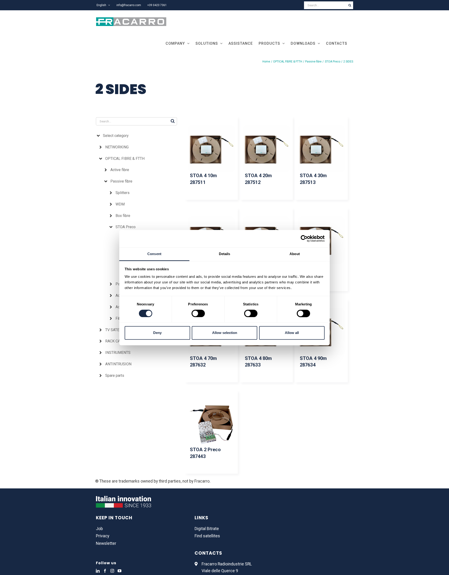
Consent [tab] (154, 254)
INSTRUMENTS (117, 352)
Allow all (292, 333)
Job (99, 528)
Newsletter (106, 543)
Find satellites (207, 536)
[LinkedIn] (98, 571)
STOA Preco (126, 227)
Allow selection (224, 333)
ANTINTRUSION (118, 364)
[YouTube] (119, 571)
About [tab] (295, 254)
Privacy (102, 536)
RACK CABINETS (119, 341)
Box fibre (123, 215)
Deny (157, 333)
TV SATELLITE (117, 330)
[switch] (198, 313)
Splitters (123, 192)
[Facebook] (105, 571)
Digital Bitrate (207, 528)
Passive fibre (121, 181)
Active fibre (119, 170)
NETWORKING (117, 147)
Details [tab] (224, 254)
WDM (120, 204)
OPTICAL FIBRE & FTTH (125, 158)
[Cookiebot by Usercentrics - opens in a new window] (304, 238)
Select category (116, 135)
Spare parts (114, 375)
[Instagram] (112, 571)
